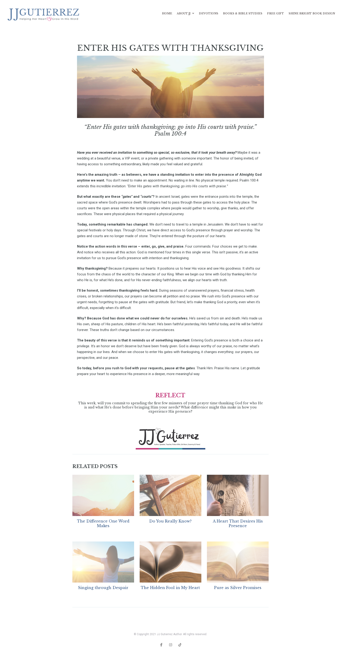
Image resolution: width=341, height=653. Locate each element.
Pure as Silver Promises (237, 587)
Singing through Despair (103, 587)
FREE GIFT (275, 13)
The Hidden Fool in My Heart (170, 587)
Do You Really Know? (170, 521)
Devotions (208, 13)
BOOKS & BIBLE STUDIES (242, 13)
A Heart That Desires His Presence (238, 523)
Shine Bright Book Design (312, 13)
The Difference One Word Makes (103, 523)
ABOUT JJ (183, 13)
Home (167, 13)
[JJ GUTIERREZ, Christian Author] (44, 13)
